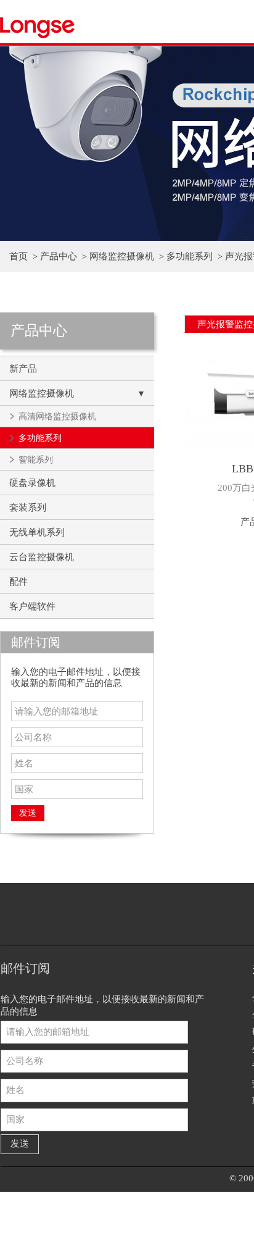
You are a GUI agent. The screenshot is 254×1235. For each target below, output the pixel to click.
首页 (18, 256)
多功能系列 (189, 256)
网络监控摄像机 (121, 256)
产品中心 (58, 256)
